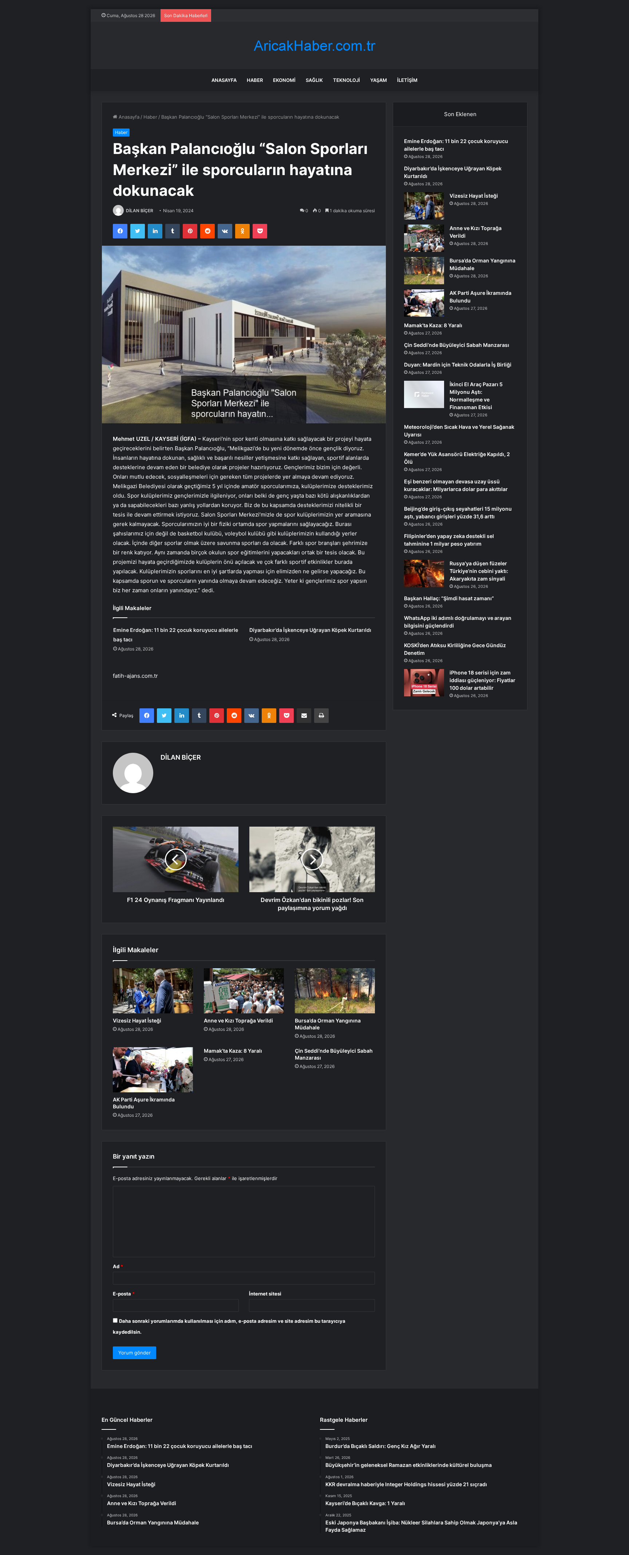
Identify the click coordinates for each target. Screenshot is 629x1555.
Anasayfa (224, 80)
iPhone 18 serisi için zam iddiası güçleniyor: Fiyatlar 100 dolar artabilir (482, 680)
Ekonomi (284, 80)
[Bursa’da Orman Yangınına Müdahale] (335, 990)
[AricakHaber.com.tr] (314, 46)
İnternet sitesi (265, 1294)
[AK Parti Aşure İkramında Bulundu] (153, 1069)
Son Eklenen (460, 114)
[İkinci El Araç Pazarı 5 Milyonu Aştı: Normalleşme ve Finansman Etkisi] (424, 394)
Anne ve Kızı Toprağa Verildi (238, 1020)
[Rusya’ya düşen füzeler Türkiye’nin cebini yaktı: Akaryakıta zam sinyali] (424, 573)
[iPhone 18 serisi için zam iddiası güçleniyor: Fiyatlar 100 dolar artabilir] (424, 682)
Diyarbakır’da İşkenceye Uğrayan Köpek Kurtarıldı (310, 630)
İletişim (407, 80)
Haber (255, 80)
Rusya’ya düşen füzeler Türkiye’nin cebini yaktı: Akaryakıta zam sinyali (479, 571)
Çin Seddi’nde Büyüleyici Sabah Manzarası (456, 345)
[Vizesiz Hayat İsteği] (153, 990)
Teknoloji (346, 80)
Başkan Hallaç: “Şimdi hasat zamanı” (449, 598)
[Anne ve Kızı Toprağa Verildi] (244, 990)
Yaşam (378, 80)
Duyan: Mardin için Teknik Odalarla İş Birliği (457, 364)
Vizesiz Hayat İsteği (137, 1020)
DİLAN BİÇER (139, 210)
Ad (118, 1266)
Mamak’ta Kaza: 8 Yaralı (233, 1051)
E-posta (124, 1294)
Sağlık (314, 80)
